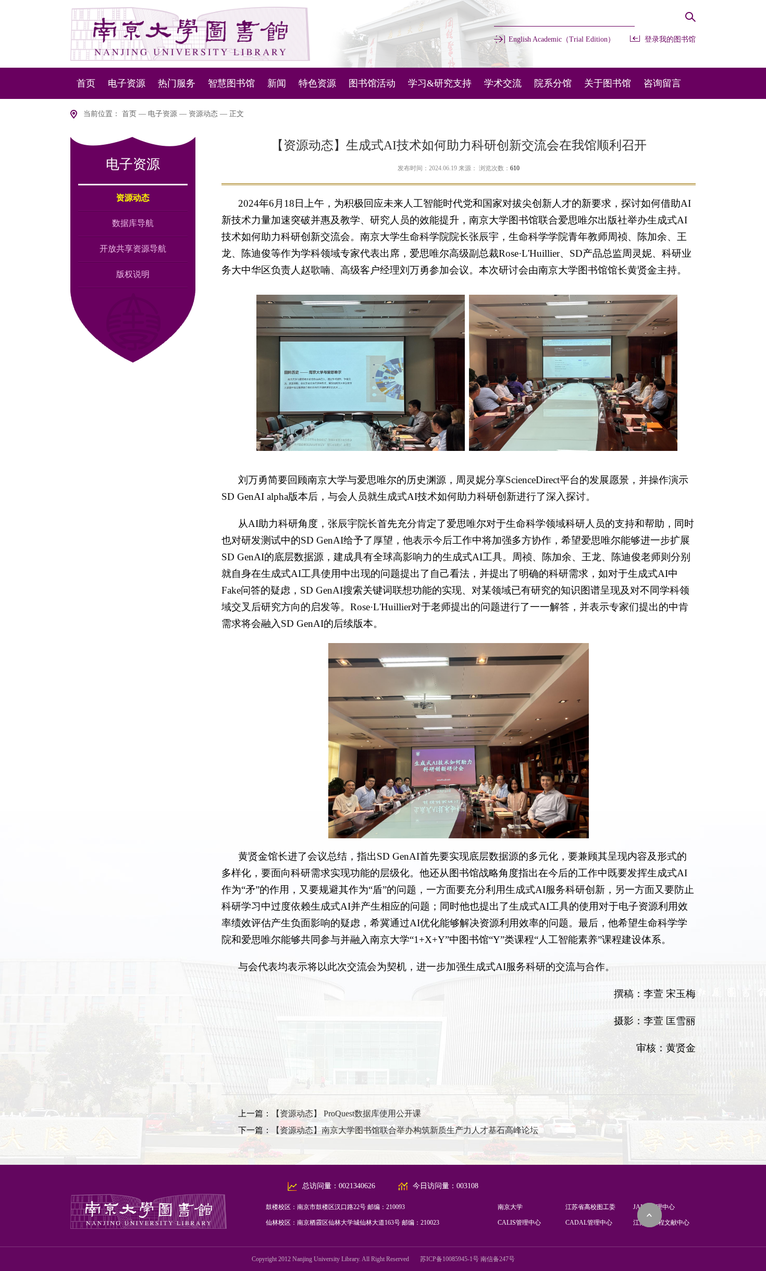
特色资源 (317, 83)
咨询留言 (662, 83)
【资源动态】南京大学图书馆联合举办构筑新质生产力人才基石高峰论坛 (404, 1130)
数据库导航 (133, 223)
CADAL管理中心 (588, 1222)
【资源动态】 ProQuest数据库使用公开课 (346, 1113)
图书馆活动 (372, 83)
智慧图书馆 (231, 83)
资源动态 (203, 114)
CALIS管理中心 (519, 1222)
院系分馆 (553, 83)
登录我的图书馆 (670, 39)
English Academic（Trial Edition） (562, 39)
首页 (86, 83)
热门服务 (176, 83)
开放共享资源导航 (133, 248)
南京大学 (510, 1207)
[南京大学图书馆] (148, 1226)
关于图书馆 (607, 83)
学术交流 (503, 83)
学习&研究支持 (440, 83)
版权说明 (133, 274)
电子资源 (126, 83)
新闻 (276, 83)
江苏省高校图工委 (590, 1207)
